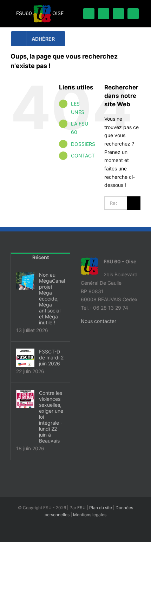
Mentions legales (89, 514)
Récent (40, 257)
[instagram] (133, 13)
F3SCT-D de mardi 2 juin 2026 (51, 357)
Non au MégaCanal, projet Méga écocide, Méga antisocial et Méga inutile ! (52, 298)
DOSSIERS (83, 144)
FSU (81, 507)
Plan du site (100, 507)
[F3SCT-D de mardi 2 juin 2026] (25, 358)
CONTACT (83, 156)
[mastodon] (118, 13)
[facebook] (88, 13)
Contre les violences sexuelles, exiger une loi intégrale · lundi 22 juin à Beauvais (51, 417)
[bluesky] (103, 13)
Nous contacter (98, 321)
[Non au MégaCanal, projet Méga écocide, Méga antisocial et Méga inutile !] (25, 281)
